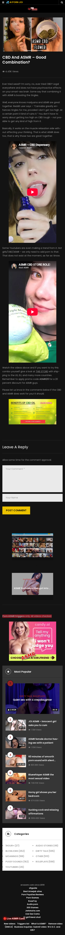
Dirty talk (26, 696)
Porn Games (32, 897)
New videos (9, 923)
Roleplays (39, 696)
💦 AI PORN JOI (14, 2)
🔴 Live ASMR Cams (14, 918)
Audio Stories (44, 845)
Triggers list (23, 923)
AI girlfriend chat (32, 917)
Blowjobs (12, 851)
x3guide (33, 888)
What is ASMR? (38, 923)
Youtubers (12, 867)
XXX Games (32, 907)
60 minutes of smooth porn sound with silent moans (41, 760)
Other (39, 856)
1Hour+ (10, 845)
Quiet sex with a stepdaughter (32, 700)
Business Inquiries (23, 926)
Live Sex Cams (32, 913)
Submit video (40, 926)
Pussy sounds (14, 861)
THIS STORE (42, 371)
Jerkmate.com (32, 910)
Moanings (12, 856)
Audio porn (32, 904)
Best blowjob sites (32, 891)
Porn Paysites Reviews (32, 894)
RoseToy (32, 901)
